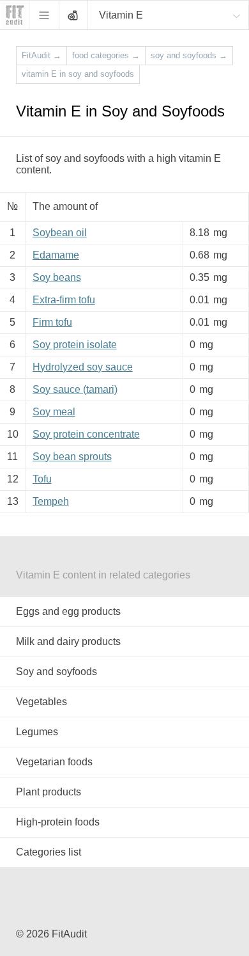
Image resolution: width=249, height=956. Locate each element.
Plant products (48, 791)
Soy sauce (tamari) (75, 389)
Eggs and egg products (68, 611)
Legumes (37, 731)
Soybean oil (60, 232)
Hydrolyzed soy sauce (83, 367)
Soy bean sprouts (72, 456)
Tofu (42, 479)
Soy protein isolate (75, 344)
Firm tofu (52, 322)
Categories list (48, 852)
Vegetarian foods (54, 761)
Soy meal (54, 411)
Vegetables (41, 701)
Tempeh (51, 501)
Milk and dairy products (68, 641)
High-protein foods (58, 822)
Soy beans (57, 277)
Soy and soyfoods (56, 671)
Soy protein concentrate (86, 434)
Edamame (56, 255)
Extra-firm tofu (64, 299)
